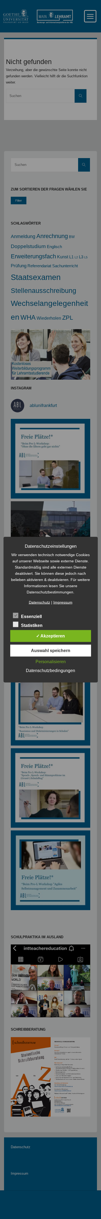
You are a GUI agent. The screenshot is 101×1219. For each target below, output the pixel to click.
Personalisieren (51, 661)
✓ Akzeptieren (50, 635)
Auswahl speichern (50, 650)
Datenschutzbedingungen (50, 670)
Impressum (62, 602)
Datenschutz (39, 602)
